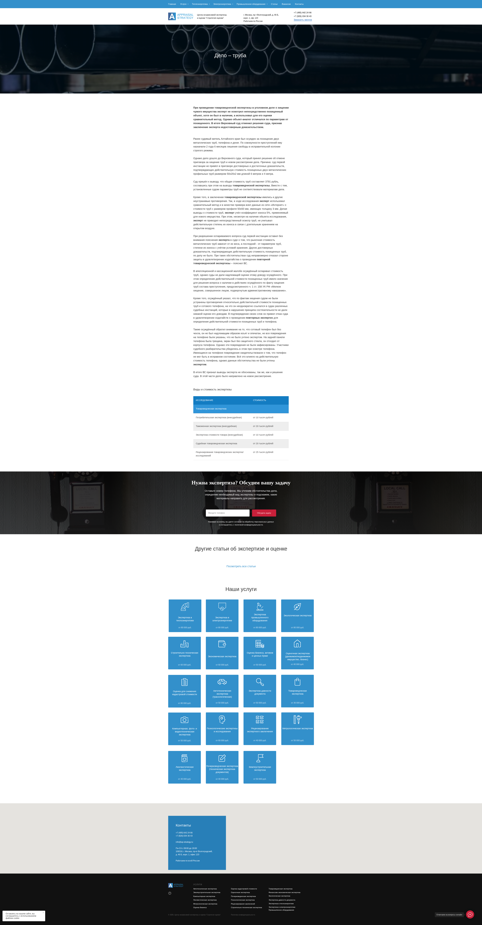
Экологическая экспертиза (298, 615)
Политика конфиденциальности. (243, 915)
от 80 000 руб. (184, 627)
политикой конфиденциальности (249, 525)
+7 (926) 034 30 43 (302, 16)
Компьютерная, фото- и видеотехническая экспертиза (184, 731)
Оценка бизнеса (200, 907)
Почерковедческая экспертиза (243, 896)
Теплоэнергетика (200, 4)
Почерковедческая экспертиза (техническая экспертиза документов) (222, 769)
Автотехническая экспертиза (205, 889)
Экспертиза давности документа (282, 900)
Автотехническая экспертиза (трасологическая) (222, 694)
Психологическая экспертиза (243, 900)
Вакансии (286, 4)
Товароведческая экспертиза (280, 889)
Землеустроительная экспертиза (206, 892)
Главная (172, 4)
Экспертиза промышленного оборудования (259, 617)
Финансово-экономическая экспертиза (284, 892)
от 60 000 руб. (222, 740)
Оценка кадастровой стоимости (244, 889)
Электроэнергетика (222, 4)
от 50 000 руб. (259, 665)
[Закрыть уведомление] (43, 912)
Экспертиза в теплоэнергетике (281, 904)
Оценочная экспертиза (240, 892)
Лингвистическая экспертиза (205, 900)
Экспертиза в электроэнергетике (282, 907)
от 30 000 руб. (297, 703)
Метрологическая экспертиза (205, 904)
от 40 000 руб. (259, 740)
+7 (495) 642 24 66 (302, 12)
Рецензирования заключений (243, 904)
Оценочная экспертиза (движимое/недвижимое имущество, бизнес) (297, 656)
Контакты (299, 4)
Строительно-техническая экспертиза (246, 907)
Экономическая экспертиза (222, 656)
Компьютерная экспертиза (204, 896)
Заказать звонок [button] (303, 19)
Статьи (274, 4)
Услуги (183, 4)
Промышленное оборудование (251, 4)
